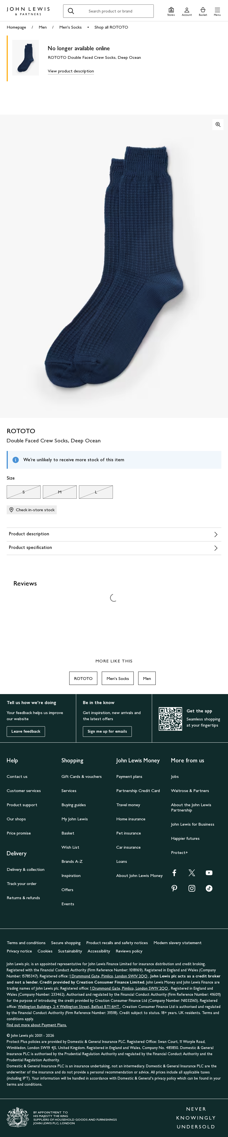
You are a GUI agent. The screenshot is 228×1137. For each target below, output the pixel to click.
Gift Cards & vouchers (81, 776)
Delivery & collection (25, 869)
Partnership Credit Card (138, 790)
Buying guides (73, 804)
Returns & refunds (23, 897)
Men (43, 27)
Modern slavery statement (177, 942)
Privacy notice (19, 951)
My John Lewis (74, 818)
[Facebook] (174, 874)
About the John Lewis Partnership (191, 807)
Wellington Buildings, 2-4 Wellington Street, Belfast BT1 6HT (69, 1006)
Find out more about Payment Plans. (37, 1025)
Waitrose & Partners (190, 790)
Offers (67, 889)
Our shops (16, 818)
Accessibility (99, 951)
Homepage (16, 27)
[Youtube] (209, 874)
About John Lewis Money (139, 875)
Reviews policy (129, 951)
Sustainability (70, 951)
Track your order (21, 883)
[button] (217, 11)
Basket (67, 833)
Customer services (24, 790)
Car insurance (128, 847)
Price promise (19, 833)
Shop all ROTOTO (111, 27)
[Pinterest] (174, 890)
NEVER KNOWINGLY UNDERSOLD (196, 1118)
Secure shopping (66, 942)
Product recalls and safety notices (117, 942)
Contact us (17, 776)
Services (68, 790)
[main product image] (30, 58)
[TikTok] (209, 890)
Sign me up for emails (107, 731)
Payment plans (129, 776)
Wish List (70, 847)
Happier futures (185, 838)
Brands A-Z (72, 861)
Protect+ (179, 852)
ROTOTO (83, 678)
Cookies (45, 951)
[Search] (71, 11)
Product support (22, 804)
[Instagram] (192, 890)
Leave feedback (25, 731)
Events (67, 903)
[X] (192, 874)
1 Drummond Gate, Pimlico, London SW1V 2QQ (109, 976)
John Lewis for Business (192, 824)
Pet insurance (128, 833)
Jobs (175, 776)
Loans (121, 861)
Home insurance (130, 818)
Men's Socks (70, 27)
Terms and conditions (26, 942)
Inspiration (71, 875)
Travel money (128, 804)
